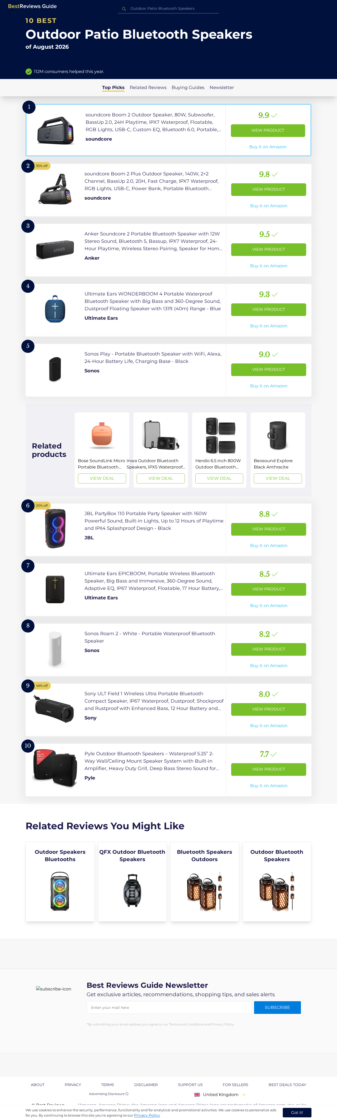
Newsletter (222, 87)
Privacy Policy (147, 1115)
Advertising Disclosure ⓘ (108, 1094)
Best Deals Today (287, 1084)
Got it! (297, 1112)
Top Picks (113, 87)
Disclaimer (146, 1084)
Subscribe (277, 1007)
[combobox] (168, 8)
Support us (190, 1084)
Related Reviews (148, 87)
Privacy (73, 1084)
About (37, 1084)
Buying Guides (188, 87)
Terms (107, 1084)
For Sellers (235, 1084)
